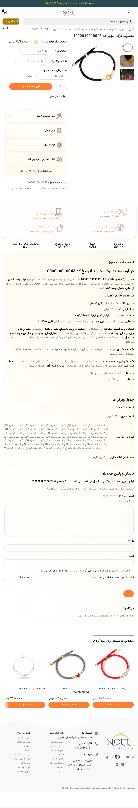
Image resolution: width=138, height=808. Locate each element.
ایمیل (129, 556)
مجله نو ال (25, 746)
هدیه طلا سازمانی (23, 742)
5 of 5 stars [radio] (103, 496)
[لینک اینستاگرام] (133, 757)
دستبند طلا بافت (80, 29)
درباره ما (27, 750)
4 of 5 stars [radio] (106, 496)
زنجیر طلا (60, 767)
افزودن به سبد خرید (31, 86)
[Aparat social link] (122, 764)
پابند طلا (60, 754)
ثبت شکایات (25, 763)
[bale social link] (117, 757)
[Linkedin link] (26, 171)
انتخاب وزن (61, 51)
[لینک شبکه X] (34, 171)
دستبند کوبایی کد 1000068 (32, 689)
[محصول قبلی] (10, 28)
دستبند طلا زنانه (98, 29)
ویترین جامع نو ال (22, 737)
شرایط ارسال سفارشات (21, 758)
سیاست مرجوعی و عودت (20, 754)
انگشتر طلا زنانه (57, 758)
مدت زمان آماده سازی (55, 70)
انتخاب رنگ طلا (58, 42)
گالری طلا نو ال (126, 29)
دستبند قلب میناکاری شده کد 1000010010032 (76, 690)
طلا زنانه (113, 29)
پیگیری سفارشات (23, 771)
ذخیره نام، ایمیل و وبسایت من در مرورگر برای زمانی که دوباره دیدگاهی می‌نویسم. (85, 571)
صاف (30, 76)
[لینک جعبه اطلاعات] (95, 212)
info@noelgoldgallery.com (76, 737)
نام (131, 541)
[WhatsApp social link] (112, 757)
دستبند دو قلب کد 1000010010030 (116, 689)
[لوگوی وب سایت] (69, 12)
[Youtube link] (128, 757)
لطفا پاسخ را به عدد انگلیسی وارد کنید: (112, 578)
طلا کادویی (60, 737)
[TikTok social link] (107, 757)
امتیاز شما (127, 496)
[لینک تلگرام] (22, 171)
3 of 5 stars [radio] (109, 496)
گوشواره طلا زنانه (57, 750)
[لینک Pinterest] (30, 171)
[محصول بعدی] (3, 28)
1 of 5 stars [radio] (115, 496)
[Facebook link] (38, 171)
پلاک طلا (60, 771)
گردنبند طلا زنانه (57, 746)
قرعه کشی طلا (11, 21)
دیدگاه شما (126, 502)
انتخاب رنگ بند (59, 61)
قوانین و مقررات (23, 767)
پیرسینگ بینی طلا (57, 763)
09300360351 (83, 748)
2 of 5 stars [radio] (112, 496)
